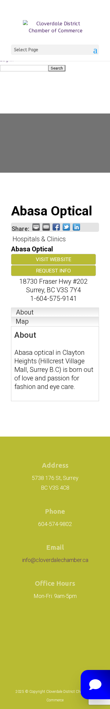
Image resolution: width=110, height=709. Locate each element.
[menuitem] (55, 68)
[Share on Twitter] (66, 227)
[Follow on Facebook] (70, 626)
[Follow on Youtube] (65, 651)
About (25, 312)
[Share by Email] (46, 227)
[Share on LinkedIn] (76, 227)
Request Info (53, 271)
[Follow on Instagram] (36, 626)
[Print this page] (36, 227)
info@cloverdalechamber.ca (55, 560)
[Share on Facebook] (56, 227)
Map (22, 321)
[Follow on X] (44, 651)
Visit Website (53, 259)
